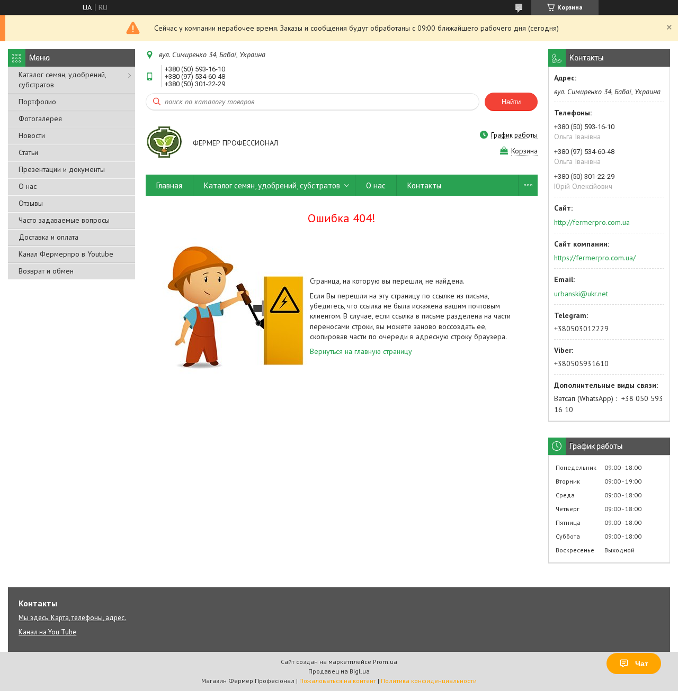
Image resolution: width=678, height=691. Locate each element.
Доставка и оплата (48, 237)
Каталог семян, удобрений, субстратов (62, 79)
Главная (169, 185)
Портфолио (37, 101)
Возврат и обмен (46, 271)
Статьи (28, 152)
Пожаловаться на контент (337, 681)
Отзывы (31, 203)
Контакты (424, 185)
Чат (641, 663)
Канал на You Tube (47, 632)
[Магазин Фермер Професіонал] (164, 143)
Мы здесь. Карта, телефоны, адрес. (72, 617)
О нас (28, 186)
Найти (511, 102)
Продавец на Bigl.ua (339, 671)
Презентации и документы (62, 169)
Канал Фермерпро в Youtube (66, 254)
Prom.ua (385, 662)
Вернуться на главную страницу (361, 351)
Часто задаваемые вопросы (64, 220)
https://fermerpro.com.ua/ (595, 257)
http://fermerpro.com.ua (592, 222)
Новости (32, 135)
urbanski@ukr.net (581, 293)
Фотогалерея (40, 118)
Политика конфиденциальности (429, 681)
